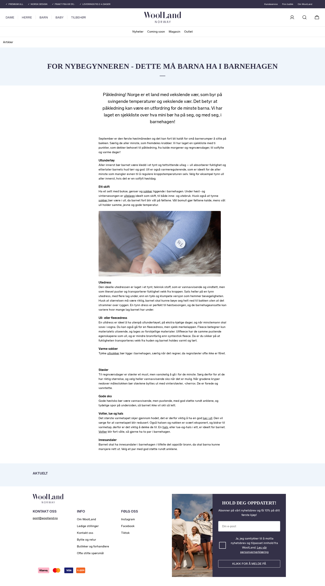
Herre (27, 17)
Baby (59, 17)
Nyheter (138, 31)
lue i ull (207, 418)
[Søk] (304, 17)
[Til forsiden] (177, 17)
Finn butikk (287, 4)
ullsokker (113, 353)
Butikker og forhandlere (93, 546)
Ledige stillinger (88, 526)
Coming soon (156, 31)
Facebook (127, 526)
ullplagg (129, 196)
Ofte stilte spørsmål (90, 553)
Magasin (174, 31)
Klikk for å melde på (249, 563)
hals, (165, 427)
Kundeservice (271, 4)
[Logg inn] (292, 17)
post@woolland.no (45, 518)
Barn (43, 17)
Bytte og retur (86, 539)
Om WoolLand (305, 4)
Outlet (188, 31)
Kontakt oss (85, 533)
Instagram (128, 519)
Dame (10, 17)
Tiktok (125, 533)
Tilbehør (78, 17)
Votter (103, 431)
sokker (147, 191)
